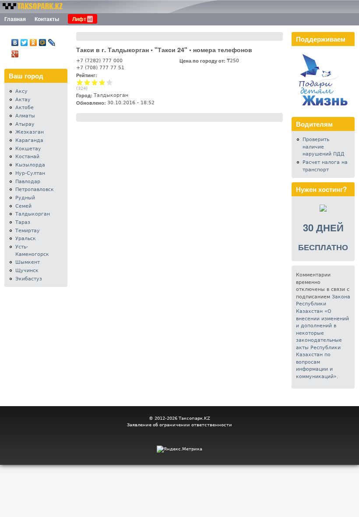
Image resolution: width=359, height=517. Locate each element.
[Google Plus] (15, 54)
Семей (23, 206)
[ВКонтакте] (15, 42)
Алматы (25, 116)
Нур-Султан (30, 173)
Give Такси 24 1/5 (80, 82)
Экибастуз (28, 279)
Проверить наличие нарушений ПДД (324, 147)
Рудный (25, 198)
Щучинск (27, 270)
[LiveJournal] (51, 42)
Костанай (27, 156)
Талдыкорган (32, 214)
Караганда (29, 140)
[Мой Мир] (42, 42)
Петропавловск (34, 189)
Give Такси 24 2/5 (87, 82)
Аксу (21, 91)
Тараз (22, 222)
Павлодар (27, 181)
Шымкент (27, 262)
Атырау (25, 124)
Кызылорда (30, 165)
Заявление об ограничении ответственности (179, 424)
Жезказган (29, 132)
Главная (15, 19)
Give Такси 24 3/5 (95, 82)
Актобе (24, 107)
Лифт (79, 19)
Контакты (47, 19)
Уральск (25, 238)
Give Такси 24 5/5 (109, 82)
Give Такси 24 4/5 (102, 82)
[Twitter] (24, 42)
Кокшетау (28, 149)
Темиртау (27, 231)
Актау (23, 100)
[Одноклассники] (33, 42)
